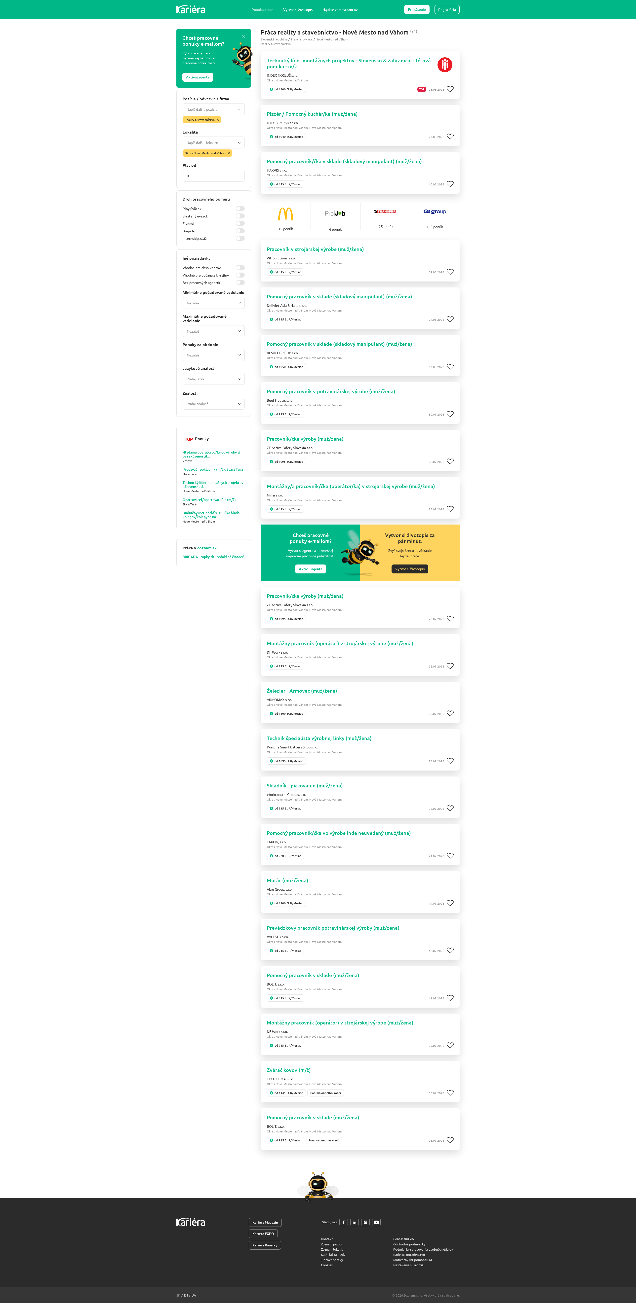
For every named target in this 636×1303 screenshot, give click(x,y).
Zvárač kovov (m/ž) (289, 1070)
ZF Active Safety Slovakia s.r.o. (290, 448)
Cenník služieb (403, 1239)
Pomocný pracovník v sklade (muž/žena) (313, 975)
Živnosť (188, 223)
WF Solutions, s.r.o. (281, 258)
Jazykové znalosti (199, 368)
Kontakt (327, 1239)
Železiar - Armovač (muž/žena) (302, 691)
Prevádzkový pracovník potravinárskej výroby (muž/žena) (333, 928)
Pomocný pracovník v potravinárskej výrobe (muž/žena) (331, 391)
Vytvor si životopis (298, 9)
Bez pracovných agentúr (201, 282)
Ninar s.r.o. (275, 495)
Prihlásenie (417, 9)
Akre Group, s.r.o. (279, 889)
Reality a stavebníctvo (276, 44)
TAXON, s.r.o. (276, 842)
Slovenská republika (274, 39)
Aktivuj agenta (197, 77)
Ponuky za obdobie (200, 344)
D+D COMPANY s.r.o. (283, 123)
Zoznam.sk (207, 547)
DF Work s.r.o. (277, 652)
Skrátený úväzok (195, 216)
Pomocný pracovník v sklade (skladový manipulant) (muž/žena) (339, 296)
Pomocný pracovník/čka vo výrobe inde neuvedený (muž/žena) (339, 833)
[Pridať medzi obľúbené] (450, 89)
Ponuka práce (262, 9)
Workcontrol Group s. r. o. (286, 794)
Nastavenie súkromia (408, 1265)
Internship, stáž (195, 238)
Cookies (327, 1265)
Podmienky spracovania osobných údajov (423, 1249)
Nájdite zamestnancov (340, 9)
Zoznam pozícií (331, 1244)
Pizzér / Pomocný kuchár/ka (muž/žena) (312, 114)
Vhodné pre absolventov (202, 267)
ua (194, 1295)
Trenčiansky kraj (302, 39)
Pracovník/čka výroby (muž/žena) (305, 439)
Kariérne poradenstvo (409, 1254)
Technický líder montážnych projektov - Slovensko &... (213, 485)
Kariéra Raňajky (264, 1245)
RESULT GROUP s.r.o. (283, 353)
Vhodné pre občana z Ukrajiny (206, 275)
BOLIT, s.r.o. (275, 984)
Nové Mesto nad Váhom (332, 39)
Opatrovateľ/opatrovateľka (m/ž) (209, 500)
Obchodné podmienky (409, 1244)
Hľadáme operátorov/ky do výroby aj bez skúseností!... (211, 454)
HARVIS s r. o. (277, 170)
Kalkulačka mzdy (333, 1254)
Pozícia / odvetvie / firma (206, 98)
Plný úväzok (192, 208)
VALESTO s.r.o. (278, 937)
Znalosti (190, 393)
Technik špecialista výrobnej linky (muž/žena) (319, 738)
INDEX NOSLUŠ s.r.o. (282, 75)
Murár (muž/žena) (287, 880)
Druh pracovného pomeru (206, 199)
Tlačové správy (332, 1260)
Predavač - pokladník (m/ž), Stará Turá (213, 469)
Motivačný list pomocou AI (412, 1260)
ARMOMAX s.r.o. (279, 700)
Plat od (189, 165)
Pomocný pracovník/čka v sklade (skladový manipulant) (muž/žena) (344, 161)
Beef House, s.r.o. (280, 400)
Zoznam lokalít (332, 1249)
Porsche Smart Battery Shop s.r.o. (292, 747)
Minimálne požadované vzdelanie (213, 292)
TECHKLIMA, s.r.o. (280, 1079)
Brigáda (189, 231)
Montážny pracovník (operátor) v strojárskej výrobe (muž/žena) (340, 643)
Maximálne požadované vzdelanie (205, 318)
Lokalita (190, 132)
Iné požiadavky (196, 258)
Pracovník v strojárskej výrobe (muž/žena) (315, 249)
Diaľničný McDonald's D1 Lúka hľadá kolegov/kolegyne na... (211, 515)
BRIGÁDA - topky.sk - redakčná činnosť (213, 557)
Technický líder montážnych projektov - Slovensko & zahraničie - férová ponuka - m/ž (349, 63)
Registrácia (447, 9)
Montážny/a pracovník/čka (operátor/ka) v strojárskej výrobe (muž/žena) (351, 486)
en (186, 1295)
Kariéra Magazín (265, 1222)
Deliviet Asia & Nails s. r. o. (287, 305)
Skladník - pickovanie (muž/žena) (305, 785)
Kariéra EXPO (263, 1233)
